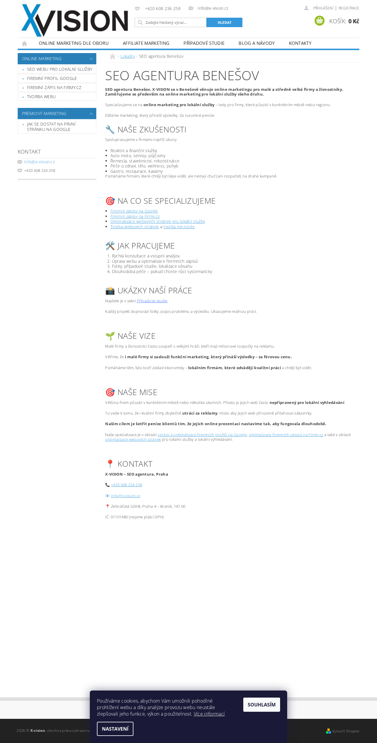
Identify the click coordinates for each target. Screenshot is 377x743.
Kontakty (300, 43)
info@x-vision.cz (125, 495)
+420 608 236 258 (126, 484)
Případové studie (203, 43)
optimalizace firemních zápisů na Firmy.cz (286, 434)
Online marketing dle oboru (74, 43)
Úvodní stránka (25, 43)
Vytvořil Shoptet (345, 731)
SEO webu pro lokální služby (59, 69)
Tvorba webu (41, 96)
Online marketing (42, 58)
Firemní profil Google (52, 78)
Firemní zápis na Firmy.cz (54, 87)
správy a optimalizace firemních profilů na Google (202, 434)
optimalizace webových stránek (133, 439)
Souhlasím (262, 704)
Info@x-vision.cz (39, 162)
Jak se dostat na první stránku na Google (51, 126)
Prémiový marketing (44, 113)
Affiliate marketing (146, 43)
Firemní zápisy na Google (134, 211)
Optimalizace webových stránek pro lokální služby (157, 221)
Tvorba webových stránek (134, 226)
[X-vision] (75, 20)
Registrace (349, 8)
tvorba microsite (179, 226)
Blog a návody (257, 43)
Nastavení (115, 729)
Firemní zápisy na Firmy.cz (135, 216)
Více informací (209, 714)
